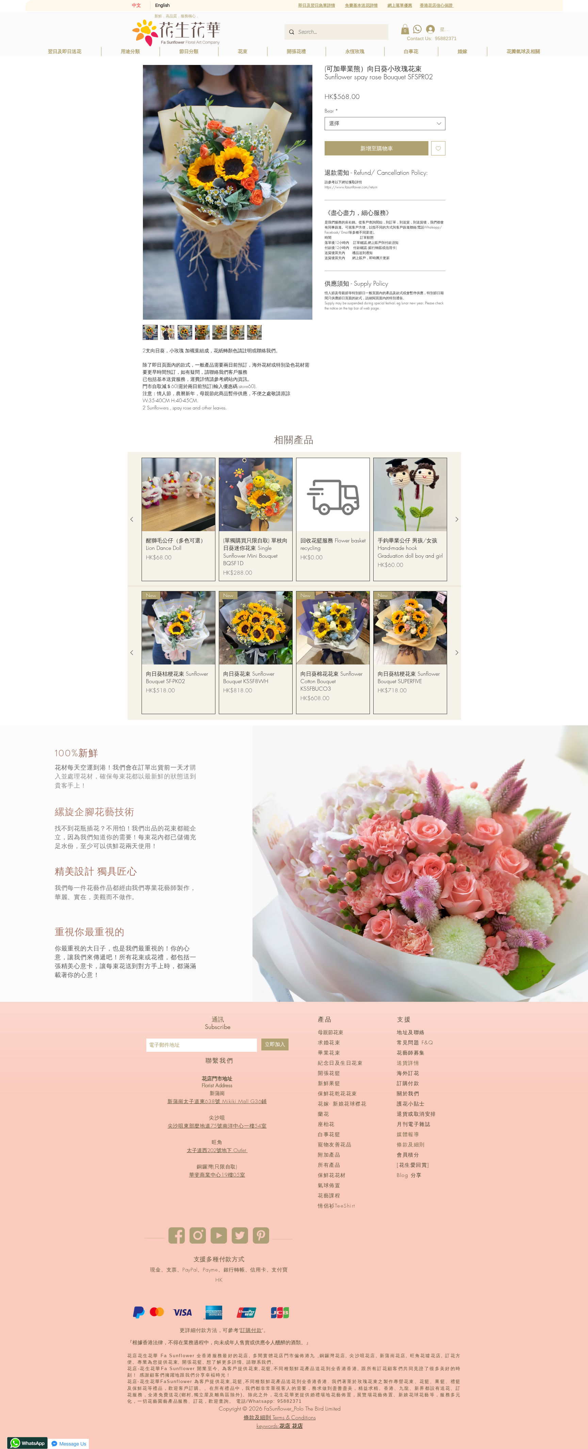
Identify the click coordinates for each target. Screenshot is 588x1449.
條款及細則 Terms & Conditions (280, 1417)
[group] (294, 519)
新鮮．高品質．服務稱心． (176, 16)
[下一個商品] (457, 519)
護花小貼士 (411, 1103)
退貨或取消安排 (416, 1114)
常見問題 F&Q (415, 1042)
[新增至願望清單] (438, 148)
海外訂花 (408, 1073)
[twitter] (240, 1235)
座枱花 (326, 1124)
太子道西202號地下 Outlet (217, 1150)
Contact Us (419, 38)
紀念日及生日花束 (340, 1063)
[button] (400, 5)
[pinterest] (261, 1235)
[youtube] (219, 1235)
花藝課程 (329, 1195)
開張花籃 (329, 1073)
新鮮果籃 (329, 1083)
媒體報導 (408, 1134)
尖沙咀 (217, 1117)
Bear (331, 110)
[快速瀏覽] (178, 494)
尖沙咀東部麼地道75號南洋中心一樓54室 (217, 1126)
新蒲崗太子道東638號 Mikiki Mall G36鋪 (217, 1101)
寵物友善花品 (335, 1144)
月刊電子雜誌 (413, 1124)
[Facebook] (176, 1235)
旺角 (217, 1142)
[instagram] (198, 1235)
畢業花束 (329, 1052)
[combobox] (385, 123)
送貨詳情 (408, 1063)
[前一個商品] (132, 519)
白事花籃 (329, 1134)
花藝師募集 (411, 1052)
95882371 (446, 38)
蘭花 (323, 1114)
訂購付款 (251, 1330)
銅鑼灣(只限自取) (217, 1166)
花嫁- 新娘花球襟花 (342, 1103)
